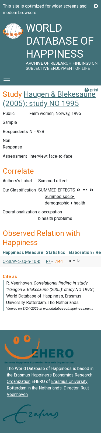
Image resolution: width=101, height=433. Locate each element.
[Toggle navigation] (7, 78)
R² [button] (48, 261)
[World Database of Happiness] (13, 45)
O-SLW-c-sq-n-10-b (21, 261)
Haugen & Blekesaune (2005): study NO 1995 (49, 99)
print (93, 89)
